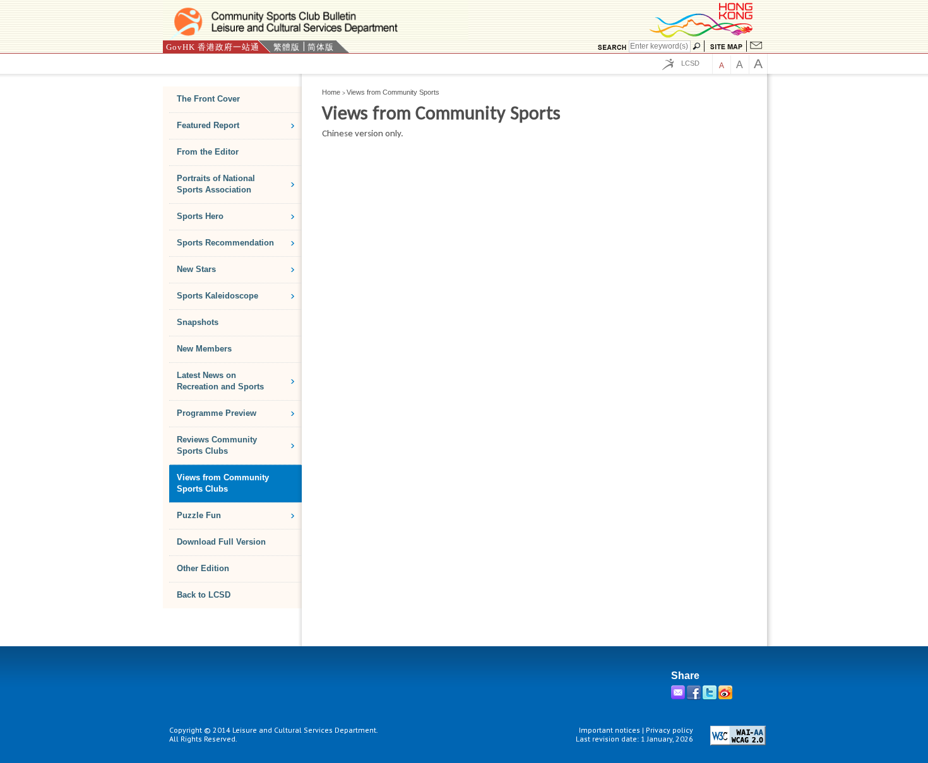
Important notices (609, 730)
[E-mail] (679, 697)
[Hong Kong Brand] (702, 35)
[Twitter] (710, 697)
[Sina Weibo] (726, 697)
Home (331, 92)
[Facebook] (695, 697)
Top (756, 689)
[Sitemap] (726, 46)
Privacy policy (669, 730)
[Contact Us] (756, 46)
